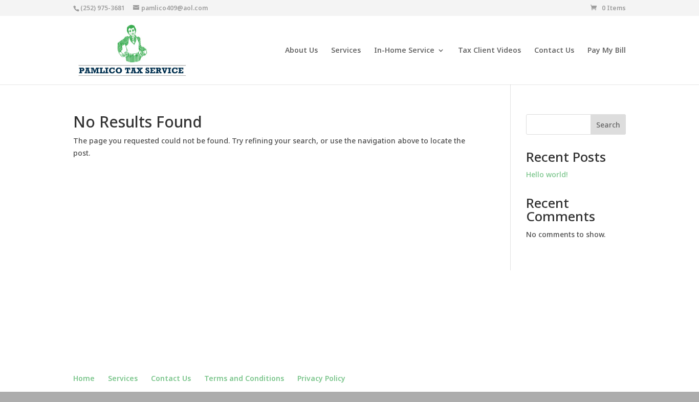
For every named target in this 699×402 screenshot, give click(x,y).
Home (84, 378)
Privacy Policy (321, 378)
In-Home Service (404, 51)
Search (608, 125)
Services (346, 51)
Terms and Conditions (244, 378)
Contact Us (554, 51)
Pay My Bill (606, 51)
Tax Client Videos (489, 51)
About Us (301, 51)
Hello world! (546, 174)
